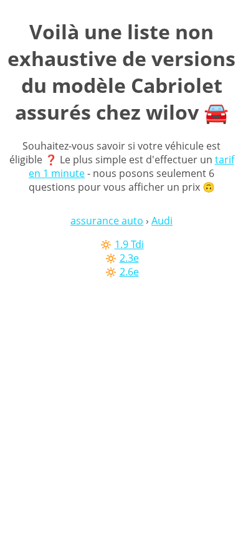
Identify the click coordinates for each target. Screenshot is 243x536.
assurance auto (106, 220)
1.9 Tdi (129, 244)
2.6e (129, 272)
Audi (162, 220)
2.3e (129, 258)
